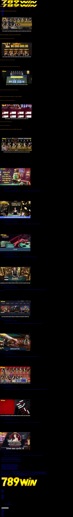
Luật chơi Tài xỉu (32, 256)
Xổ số (2, 499)
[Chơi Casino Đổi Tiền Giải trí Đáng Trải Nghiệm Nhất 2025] (15, 383)
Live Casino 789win (25, 323)
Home (1, 4)
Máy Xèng (29, 323)
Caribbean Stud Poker (25, 289)
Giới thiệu (3, 510)
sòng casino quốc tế (40, 455)
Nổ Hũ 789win (21, 473)
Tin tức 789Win (7, 475)
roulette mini (32, 356)
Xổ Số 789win (18, 475)
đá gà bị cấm (35, 475)
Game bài (3, 495)
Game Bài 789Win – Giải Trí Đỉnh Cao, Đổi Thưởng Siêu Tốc (10, 465)
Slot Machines (33, 323)
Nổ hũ (2, 496)
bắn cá (12, 471)
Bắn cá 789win (16, 471)
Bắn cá (2, 511)
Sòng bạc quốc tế (35, 455)
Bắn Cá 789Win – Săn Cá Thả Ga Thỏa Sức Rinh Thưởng (9, 464)
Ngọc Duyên (15, 188)
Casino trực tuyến (28, 223)
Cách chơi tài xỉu (24, 256)
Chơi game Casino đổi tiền (31, 389)
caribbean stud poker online (41, 289)
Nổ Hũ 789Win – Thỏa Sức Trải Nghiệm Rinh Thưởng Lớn (9, 467)
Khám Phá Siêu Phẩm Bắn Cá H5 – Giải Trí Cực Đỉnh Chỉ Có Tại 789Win (11, 460)
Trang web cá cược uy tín (12, 475)
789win (2, 509)
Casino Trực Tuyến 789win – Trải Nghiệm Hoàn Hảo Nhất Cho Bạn (7, 219)
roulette (29, 356)
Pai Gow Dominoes (36, 422)
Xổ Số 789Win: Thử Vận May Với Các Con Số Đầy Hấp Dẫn (9, 469)
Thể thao (3, 514)
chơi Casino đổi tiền (25, 389)
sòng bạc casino (30, 455)
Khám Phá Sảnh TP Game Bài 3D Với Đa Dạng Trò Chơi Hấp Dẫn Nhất (11, 459)
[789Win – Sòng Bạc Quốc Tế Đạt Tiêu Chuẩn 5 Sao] (15, 449)
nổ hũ (17, 473)
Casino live (3, 497)
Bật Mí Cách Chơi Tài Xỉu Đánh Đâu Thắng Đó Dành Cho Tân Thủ (7, 252)
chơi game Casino (33, 223)
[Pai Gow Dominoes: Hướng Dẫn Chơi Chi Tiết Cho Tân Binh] (15, 416)
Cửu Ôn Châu (24, 422)
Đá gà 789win (24, 475)
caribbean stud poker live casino (32, 289)
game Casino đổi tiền (38, 389)
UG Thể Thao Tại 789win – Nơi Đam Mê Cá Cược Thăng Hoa (10, 458)
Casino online (24, 223)
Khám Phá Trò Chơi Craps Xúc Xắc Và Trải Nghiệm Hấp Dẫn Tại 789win (7, 186)
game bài (16, 472)
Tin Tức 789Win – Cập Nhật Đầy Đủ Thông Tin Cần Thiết (9, 468)
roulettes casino (36, 356)
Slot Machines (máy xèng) (38, 323)
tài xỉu (36, 256)
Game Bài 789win (20, 472)
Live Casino (38, 223)
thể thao (43, 473)
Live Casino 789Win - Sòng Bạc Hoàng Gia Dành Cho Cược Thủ (12, 223)
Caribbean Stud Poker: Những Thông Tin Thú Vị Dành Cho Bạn (6, 285)
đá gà (33, 475)
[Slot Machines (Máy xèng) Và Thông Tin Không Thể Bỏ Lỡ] (15, 317)
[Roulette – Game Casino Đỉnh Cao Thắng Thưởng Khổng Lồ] (15, 350)
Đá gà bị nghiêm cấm (30, 475)
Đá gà (2, 498)
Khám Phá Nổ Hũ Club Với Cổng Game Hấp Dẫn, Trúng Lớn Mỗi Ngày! (11, 461)
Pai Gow (33, 422)
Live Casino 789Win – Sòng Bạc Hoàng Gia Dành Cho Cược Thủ (10, 466)
